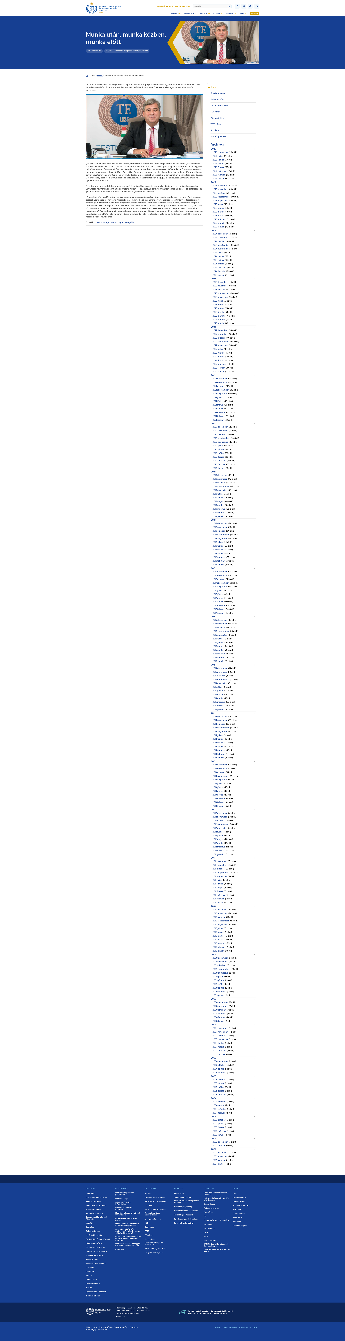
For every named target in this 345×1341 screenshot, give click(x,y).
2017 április (218, 602)
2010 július (218, 928)
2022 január (218, 372)
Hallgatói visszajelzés (154, 1253)
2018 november (220, 527)
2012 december (220, 813)
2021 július (217, 397)
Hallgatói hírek (218, 99)
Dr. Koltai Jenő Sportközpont (98, 1239)
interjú (106, 222)
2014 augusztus (220, 731)
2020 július (218, 446)
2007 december (220, 1028)
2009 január (218, 995)
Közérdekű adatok (94, 1209)
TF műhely (149, 1235)
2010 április (218, 939)
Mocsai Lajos (117, 222)
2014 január (218, 758)
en (257, 6)
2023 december (220, 282)
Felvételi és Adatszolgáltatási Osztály (186, 1202)
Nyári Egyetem (210, 1241)
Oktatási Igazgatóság (183, 1207)
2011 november (220, 865)
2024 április (218, 264)
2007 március (219, 1051)
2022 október (219, 338)
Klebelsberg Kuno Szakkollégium (152, 1214)
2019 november (220, 479)
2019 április (218, 505)
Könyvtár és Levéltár (94, 1255)
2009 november (220, 961)
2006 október (219, 1065)
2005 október (219, 1080)
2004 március (219, 1109)
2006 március (219, 1073)
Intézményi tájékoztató (155, 1249)
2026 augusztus (220, 152)
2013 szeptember (221, 776)
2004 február (219, 1113)
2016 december (220, 620)
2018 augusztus (220, 538)
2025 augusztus (220, 201)
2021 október (219, 386)
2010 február (219, 947)
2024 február (219, 271)
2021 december (220, 379)
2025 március (219, 219)
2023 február (219, 320)
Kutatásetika (209, 1228)
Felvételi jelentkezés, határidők (124, 1208)
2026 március (219, 171)
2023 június (218, 304)
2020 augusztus (220, 442)
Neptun (171, 6)
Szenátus (90, 1227)
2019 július (217, 494)
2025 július (218, 204)
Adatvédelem (245, 1327)
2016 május (218, 646)
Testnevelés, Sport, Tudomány (216, 1220)
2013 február (218, 802)
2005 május (218, 1087)
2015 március (219, 702)
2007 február (219, 1054)
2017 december (220, 572)
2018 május (218, 550)
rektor (99, 222)
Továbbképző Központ (183, 1215)
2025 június (218, 208)
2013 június (218, 787)
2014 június (218, 739)
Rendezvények (92, 1280)
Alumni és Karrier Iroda (96, 1263)
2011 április (218, 891)
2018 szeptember (221, 535)
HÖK (147, 1223)
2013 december (220, 765)
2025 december (220, 186)
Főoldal (218, 1327)
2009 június (218, 980)
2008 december (220, 1002)
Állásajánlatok (92, 1259)
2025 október (219, 193)
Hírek (100, 76)
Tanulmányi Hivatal (182, 1197)
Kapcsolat (90, 1193)
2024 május (218, 260)
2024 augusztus (220, 249)
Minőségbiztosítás (94, 1235)
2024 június (218, 256)
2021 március (219, 412)
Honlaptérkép (230, 1327)
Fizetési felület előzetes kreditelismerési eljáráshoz (127, 1225)
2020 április (218, 457)
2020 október (219, 434)
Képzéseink (179, 1193)
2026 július (218, 156)
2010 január (218, 951)
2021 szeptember (221, 390)
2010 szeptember (221, 921)
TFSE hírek (216, 124)
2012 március (219, 847)
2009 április (218, 988)
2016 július (217, 639)
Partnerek (90, 1268)
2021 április (218, 409)
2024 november (220, 238)
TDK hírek (215, 112)
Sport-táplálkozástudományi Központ (216, 1194)
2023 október (219, 289)
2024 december (220, 234)
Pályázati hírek (218, 118)
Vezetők (89, 1223)
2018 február (219, 561)
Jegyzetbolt (150, 1239)
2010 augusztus (220, 924)
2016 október (219, 627)
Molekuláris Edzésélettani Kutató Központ (217, 1199)
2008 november (220, 1006)
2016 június (218, 642)
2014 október (219, 724)
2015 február (218, 706)
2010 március (219, 943)
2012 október (219, 820)
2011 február (218, 899)
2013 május (218, 791)
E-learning (186, 6)
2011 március (219, 895)
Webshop (254, 13)
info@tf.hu (120, 1316)
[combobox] (212, 6)
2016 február (219, 657)
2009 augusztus (220, 973)
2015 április (218, 698)
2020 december (220, 427)
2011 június (218, 884)
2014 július (217, 735)
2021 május (218, 405)
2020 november (220, 431)
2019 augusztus (220, 490)
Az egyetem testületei (95, 1247)
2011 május (218, 887)
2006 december (220, 1061)
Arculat (89, 1276)
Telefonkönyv (162, 6)
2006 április (218, 1069)
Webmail (178, 6)
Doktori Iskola (209, 1204)
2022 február (219, 368)
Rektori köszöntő (93, 1201)
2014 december (220, 716)
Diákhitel (149, 1205)
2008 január (218, 1021)
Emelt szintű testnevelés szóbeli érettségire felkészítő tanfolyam (128, 1238)
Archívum (215, 130)
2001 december (220, 1152)
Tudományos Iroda (211, 1208)
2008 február (219, 1017)
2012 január (218, 854)
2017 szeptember (221, 583)
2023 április (218, 312)
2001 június (218, 1164)
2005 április (218, 1091)
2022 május (218, 357)
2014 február (219, 754)
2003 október (219, 1120)
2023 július (218, 301)
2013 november (220, 768)
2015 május (218, 694)
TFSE (147, 1231)
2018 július (217, 542)
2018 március (219, 557)
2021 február (218, 416)
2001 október (219, 1160)
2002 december (220, 1142)
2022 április (218, 360)
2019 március (219, 509)
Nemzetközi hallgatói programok (154, 1244)
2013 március (219, 798)
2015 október (219, 676)
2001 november (220, 1156)
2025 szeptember (221, 197)
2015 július (217, 687)
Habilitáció (208, 1224)
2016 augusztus (220, 635)
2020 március (219, 461)
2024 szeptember (221, 245)
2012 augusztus (220, 828)
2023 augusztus (220, 297)
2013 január (218, 806)
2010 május (218, 936)
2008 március (219, 1014)
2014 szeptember (221, 728)
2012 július (217, 832)
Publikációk (209, 1212)
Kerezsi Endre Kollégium (155, 1209)
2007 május (218, 1047)
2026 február (219, 175)
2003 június (218, 1124)
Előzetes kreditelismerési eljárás (126, 1219)
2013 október (219, 772)
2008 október (219, 1010)
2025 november (220, 189)
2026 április (218, 167)
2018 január (218, 565)
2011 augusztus (220, 876)
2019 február (219, 513)
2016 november (220, 624)
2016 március (219, 654)
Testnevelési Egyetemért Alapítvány (96, 1218)
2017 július (217, 590)
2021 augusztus (220, 394)
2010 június (218, 932)
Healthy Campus (93, 1284)
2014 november (220, 720)
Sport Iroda (149, 1227)
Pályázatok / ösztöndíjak (155, 1201)
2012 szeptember (221, 824)
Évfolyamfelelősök (153, 1219)
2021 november (220, 382)
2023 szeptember (221, 293)
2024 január (218, 275)
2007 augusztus (220, 1039)
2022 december (220, 330)
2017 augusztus (220, 587)
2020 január (218, 468)
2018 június (218, 546)
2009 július (218, 976)
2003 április (218, 1127)
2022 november (220, 334)
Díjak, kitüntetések (94, 1243)
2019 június (218, 498)
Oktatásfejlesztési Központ (186, 1211)
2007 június (218, 1043)
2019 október (219, 483)
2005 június (218, 1083)
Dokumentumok (93, 1231)
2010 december (220, 909)
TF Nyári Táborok (93, 1296)
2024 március (219, 267)
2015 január (218, 709)
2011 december (220, 861)
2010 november (220, 913)
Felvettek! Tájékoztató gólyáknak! (124, 1194)
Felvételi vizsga (121, 1199)
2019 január (218, 516)
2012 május (218, 839)
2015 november (220, 672)
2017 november (220, 575)
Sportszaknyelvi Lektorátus (186, 1219)
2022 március (219, 364)
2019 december (220, 475)
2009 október (219, 965)
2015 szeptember (221, 679)
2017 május (218, 598)
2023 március (219, 316)
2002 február (219, 1146)
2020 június (218, 449)
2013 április (218, 795)
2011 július (217, 880)
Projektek (90, 1272)
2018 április (218, 553)
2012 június (218, 836)
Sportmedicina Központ (96, 1292)
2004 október (219, 1102)
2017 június (218, 594)
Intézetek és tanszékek (184, 1223)
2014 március (219, 750)
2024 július (218, 252)
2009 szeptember (221, 969)
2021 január (218, 420)
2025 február (219, 223)
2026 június (218, 160)
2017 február (218, 609)
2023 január (218, 323)
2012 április (218, 843)
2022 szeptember (221, 342)
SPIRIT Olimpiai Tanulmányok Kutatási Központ (216, 1245)
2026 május (218, 164)
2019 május (218, 501)
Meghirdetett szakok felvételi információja (127, 1214)
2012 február (218, 850)
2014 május (218, 743)
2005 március (219, 1095)
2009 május (218, 984)
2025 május (218, 212)
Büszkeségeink (218, 93)
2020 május (218, 453)
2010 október (219, 917)
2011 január (218, 902)
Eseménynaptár (218, 136)
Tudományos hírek (220, 105)
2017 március (219, 605)
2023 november (220, 286)
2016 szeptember (221, 631)
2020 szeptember (221, 438)
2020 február (219, 464)
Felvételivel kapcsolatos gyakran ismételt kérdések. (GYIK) (128, 1245)
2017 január (218, 613)
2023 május (218, 308)
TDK (205, 1216)
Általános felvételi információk (123, 1203)
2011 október (218, 869)
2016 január (218, 661)
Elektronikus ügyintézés (96, 1197)
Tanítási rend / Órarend (155, 1197)
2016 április (218, 650)
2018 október (219, 531)
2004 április (218, 1105)
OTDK (206, 1232)
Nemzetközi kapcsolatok (96, 1251)
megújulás (129, 222)
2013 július (217, 783)
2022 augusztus (220, 345)
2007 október (219, 1036)
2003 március (219, 1131)
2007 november (220, 1032)
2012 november (220, 817)
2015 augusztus (220, 683)
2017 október (219, 579)
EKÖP (206, 1236)
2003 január (218, 1135)
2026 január (218, 179)
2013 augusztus (220, 780)
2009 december (220, 958)
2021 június (218, 401)
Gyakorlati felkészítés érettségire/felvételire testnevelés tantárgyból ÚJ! (128, 1231)
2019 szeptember (221, 486)
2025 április (218, 216)
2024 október (219, 241)
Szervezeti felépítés (94, 1214)
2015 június (218, 691)
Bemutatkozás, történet (96, 1205)
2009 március (219, 992)
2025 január (218, 227)
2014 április (218, 746)
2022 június (218, 353)
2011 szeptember (220, 873)
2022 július (218, 349)
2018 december (220, 523)
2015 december (220, 668)
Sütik (255, 1327)
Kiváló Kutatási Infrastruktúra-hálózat (217, 1250)
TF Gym (89, 1288)
